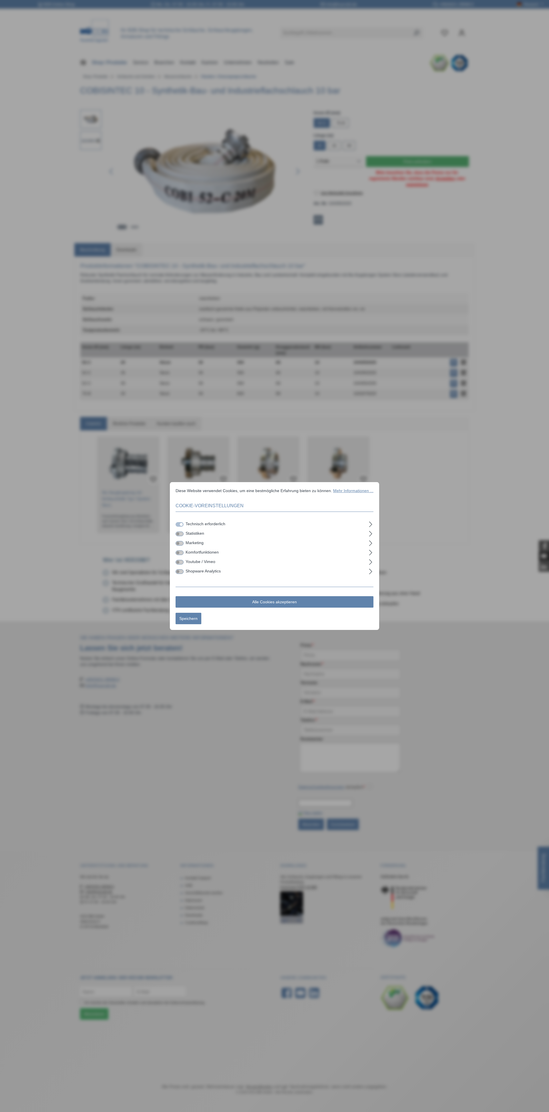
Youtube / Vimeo (200, 561)
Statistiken (195, 533)
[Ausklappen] (370, 523)
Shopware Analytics (203, 571)
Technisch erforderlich (205, 524)
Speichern (188, 618)
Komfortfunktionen (202, 552)
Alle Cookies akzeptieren (274, 602)
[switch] (180, 534)
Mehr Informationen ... (353, 490)
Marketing (195, 542)
